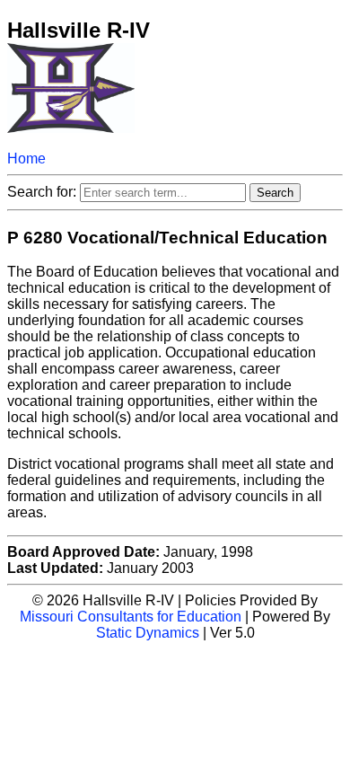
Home (26, 158)
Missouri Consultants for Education (130, 616)
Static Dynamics (147, 632)
